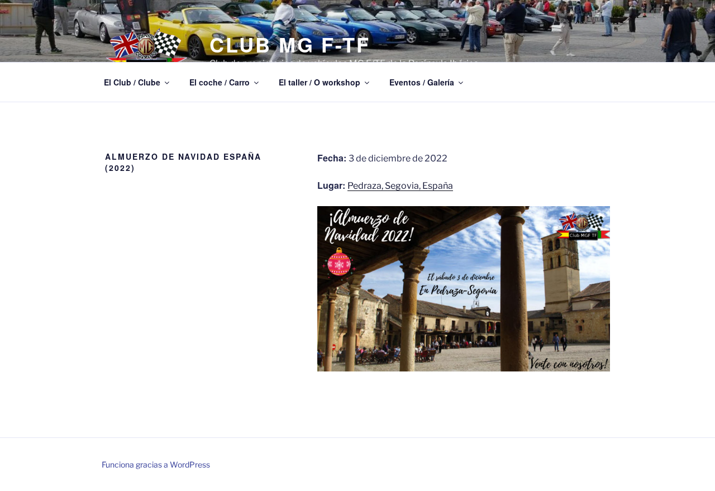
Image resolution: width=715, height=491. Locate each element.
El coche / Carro (219, 82)
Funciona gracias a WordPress (156, 464)
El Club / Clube (132, 82)
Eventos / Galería (421, 82)
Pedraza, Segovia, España (400, 185)
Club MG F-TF (289, 44)
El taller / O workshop (319, 82)
